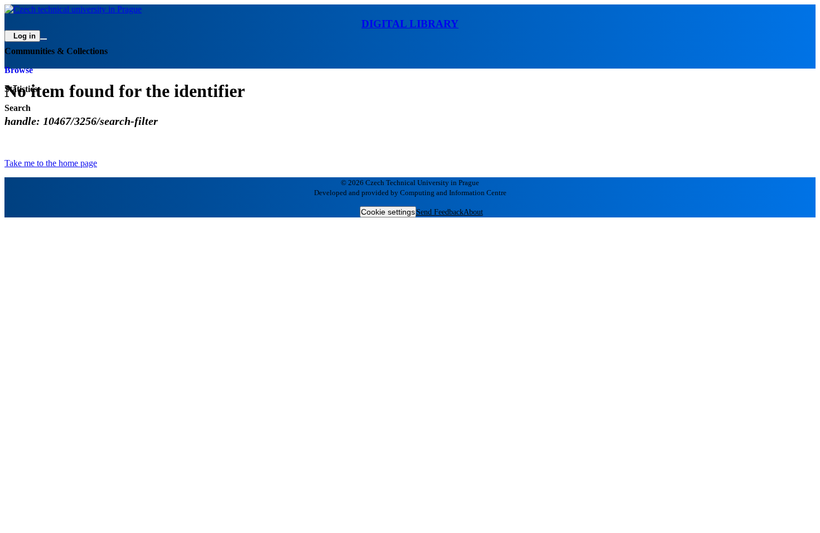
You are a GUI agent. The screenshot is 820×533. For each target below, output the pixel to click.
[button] (410, 17)
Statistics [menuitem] (20, 89)
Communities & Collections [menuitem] (56, 51)
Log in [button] (24, 36)
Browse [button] (18, 70)
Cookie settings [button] (388, 211)
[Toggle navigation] (43, 39)
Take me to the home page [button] (50, 163)
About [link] (473, 212)
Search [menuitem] (17, 108)
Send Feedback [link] (440, 212)
